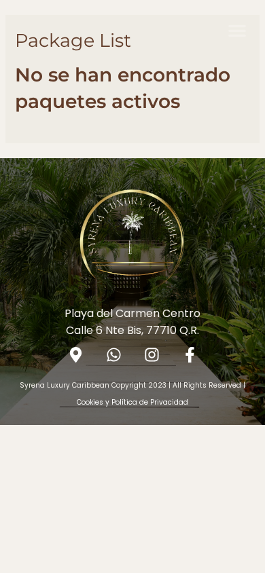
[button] (237, 30)
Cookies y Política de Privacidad (132, 402)
